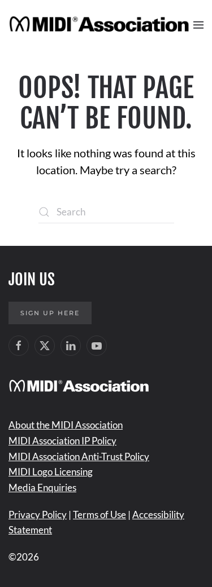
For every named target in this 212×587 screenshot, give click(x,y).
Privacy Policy (37, 514)
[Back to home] (100, 25)
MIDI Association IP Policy (62, 441)
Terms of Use (99, 514)
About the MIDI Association (65, 425)
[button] (198, 25)
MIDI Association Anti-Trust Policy (78, 456)
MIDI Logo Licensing (50, 472)
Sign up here (50, 313)
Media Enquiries (42, 487)
